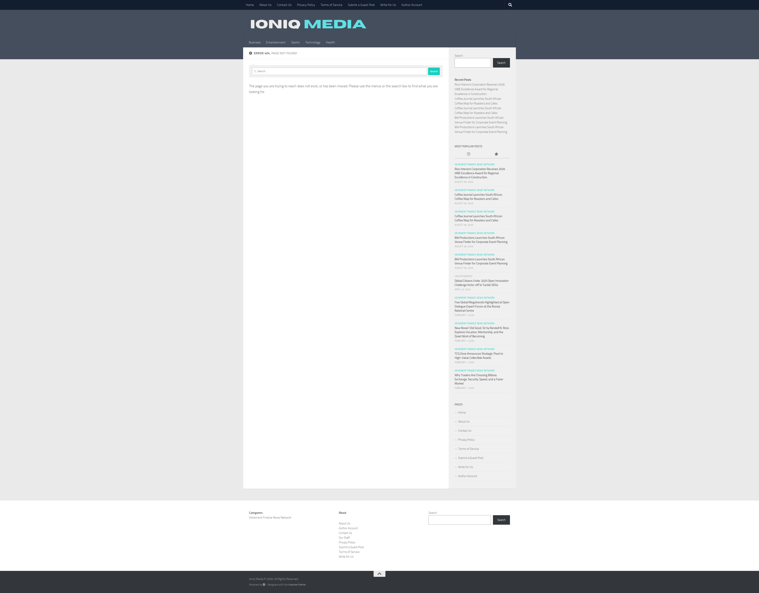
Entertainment (276, 42)
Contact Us (284, 5)
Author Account (411, 5)
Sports (295, 42)
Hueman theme (297, 584)
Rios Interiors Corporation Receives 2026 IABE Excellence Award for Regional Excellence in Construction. (480, 89)
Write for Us (388, 5)
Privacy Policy (306, 5)
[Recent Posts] (468, 154)
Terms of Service (331, 5)
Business (255, 42)
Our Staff (344, 537)
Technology (312, 42)
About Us (265, 5)
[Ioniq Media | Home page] (307, 24)
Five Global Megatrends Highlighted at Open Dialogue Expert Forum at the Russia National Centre (482, 306)
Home (250, 5)
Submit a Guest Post (361, 5)
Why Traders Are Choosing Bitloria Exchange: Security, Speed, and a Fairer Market (479, 379)
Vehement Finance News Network (475, 164)
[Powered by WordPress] (264, 584)
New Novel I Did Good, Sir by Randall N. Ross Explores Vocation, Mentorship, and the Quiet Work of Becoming (482, 332)
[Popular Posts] (496, 154)
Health (330, 42)
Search (459, 55)
